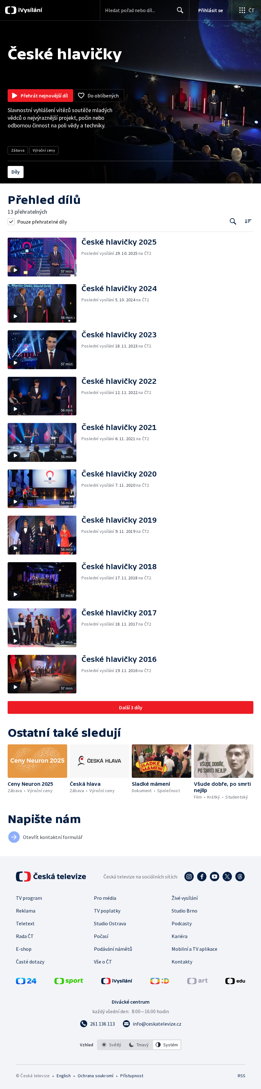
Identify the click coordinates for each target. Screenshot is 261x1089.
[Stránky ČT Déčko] (159, 982)
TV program (29, 898)
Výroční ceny (44, 150)
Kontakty (182, 961)
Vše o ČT (103, 961)
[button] (44, 257)
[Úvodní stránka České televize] (51, 876)
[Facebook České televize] (202, 876)
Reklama (25, 910)
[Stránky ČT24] (26, 982)
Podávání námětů (113, 949)
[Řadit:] (248, 221)
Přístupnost (131, 1075)
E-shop (24, 949)
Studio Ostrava (110, 923)
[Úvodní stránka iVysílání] (29, 10)
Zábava (18, 150)
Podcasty (182, 923)
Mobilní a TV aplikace (194, 949)
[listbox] (139, 1044)
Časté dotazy (30, 961)
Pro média (105, 898)
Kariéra (179, 936)
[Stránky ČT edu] (235, 982)
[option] (111, 1044)
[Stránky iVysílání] (116, 982)
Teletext (25, 923)
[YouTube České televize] (214, 876)
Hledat (180, 10)
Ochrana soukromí (95, 1075)
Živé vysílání (185, 898)
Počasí (101, 936)
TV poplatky (107, 910)
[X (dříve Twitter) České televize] (227, 876)
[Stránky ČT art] (197, 982)
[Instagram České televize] (189, 876)
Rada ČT (25, 936)
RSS (241, 1075)
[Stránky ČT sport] (68, 982)
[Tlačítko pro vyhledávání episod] (233, 221)
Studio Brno (184, 910)
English (63, 1075)
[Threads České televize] (240, 876)
